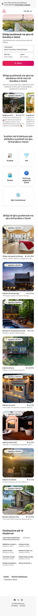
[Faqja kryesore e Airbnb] (4, 11)
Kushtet (22, 606)
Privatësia (14, 606)
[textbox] (10, 57)
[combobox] (18, 49)
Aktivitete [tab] (26, 538)
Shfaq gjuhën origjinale (22, 5)
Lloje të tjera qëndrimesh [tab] (11, 538)
